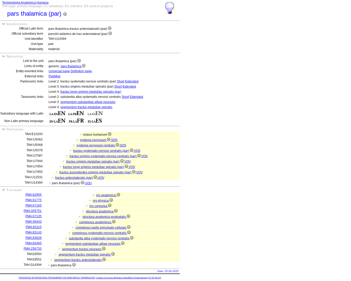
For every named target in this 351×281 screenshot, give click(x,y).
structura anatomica (100, 211)
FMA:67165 (33, 205)
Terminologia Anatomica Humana (25, 2)
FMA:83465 (33, 243)
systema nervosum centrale (96, 145)
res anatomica (106, 195)
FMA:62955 (33, 194)
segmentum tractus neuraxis (82, 249)
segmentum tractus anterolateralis (78, 260)
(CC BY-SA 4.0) (154, 278)
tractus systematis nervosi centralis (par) (101, 151)
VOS (137, 151)
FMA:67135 (33, 216)
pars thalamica (71, 66)
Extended (131, 81)
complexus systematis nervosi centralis (99, 233)
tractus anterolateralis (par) (74, 178)
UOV (101, 178)
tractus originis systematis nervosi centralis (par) (103, 156)
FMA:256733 (33, 248)
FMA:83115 (34, 227)
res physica (101, 200)
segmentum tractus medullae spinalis (86, 107)
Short (120, 81)
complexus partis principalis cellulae (101, 227)
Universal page (59, 71)
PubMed (54, 76)
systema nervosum (93, 140)
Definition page (81, 71)
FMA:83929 (33, 238)
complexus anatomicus (95, 222)
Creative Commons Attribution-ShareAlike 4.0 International (121, 278)
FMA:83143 (33, 232)
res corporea (98, 206)
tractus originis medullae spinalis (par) (93, 161)
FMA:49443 (33, 221)
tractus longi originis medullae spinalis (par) (90, 91)
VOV (144, 156)
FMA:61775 (33, 200)
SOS (114, 140)
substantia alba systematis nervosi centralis (99, 238)
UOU (88, 183)
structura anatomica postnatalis (104, 217)
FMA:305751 (33, 211)
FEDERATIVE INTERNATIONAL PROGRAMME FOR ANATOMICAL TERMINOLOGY (57, 278)
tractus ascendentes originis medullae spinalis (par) (95, 172)
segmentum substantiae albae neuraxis (87, 102)
